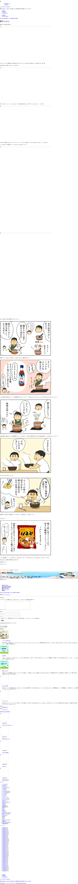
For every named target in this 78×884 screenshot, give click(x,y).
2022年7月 (4, 858)
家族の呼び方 (5, 707)
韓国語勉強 (4, 823)
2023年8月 (4, 843)
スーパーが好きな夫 (6, 640)
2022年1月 (4, 864)
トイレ (3, 790)
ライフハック (5, 798)
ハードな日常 (5, 792)
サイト (1, 616)
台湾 (3, 804)
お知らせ (4, 766)
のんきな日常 (4, 592)
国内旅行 (4, 805)
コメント (2, 609)
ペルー (3, 794)
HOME (3, 10)
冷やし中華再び (5, 752)
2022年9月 (4, 856)
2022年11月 (4, 854)
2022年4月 (4, 862)
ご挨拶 (3, 788)
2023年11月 (4, 839)
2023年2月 (4, 850)
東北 (3, 816)
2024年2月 (4, 836)
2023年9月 (4, 842)
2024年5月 (4, 832)
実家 (3, 810)
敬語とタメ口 (5, 670)
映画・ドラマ (5, 814)
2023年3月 (4, 849)
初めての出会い (5, 802)
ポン (3, 796)
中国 (3, 800)
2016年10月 (4, 868)
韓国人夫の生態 (16, 592)
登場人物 (6, 4)
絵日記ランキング (3, 579)
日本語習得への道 (6, 812)
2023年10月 (4, 840)
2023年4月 (4, 848)
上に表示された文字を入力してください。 (8, 622)
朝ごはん (4, 815)
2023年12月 (4, 838)
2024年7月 (4, 830)
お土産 (3, 785)
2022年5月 (4, 861)
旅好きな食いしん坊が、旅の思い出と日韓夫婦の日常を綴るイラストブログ (15, 881)
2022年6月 (4, 860)
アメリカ (4, 784)
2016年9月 (4, 869)
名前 (1, 611)
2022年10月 (4, 855)
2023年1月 (4, 851)
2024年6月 (4, 831)
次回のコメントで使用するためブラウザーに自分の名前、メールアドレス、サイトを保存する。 (20, 618)
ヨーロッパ (4, 797)
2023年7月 (4, 844)
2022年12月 (4, 852)
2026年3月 (4, 827)
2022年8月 (4, 857)
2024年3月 (4, 834)
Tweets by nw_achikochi (5, 711)
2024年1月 (4, 837)
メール (1, 613)
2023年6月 (4, 845)
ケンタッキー (5, 700)
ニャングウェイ (7, 594)
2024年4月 (4, 833)
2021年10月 (4, 867)
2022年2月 (4, 863)
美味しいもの (10, 592)
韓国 (3, 821)
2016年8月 (4, 870)
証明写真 (4, 655)
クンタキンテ (5, 787)
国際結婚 (4, 806)
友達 (3, 803)
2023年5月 (4, 846)
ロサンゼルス (5, 799)
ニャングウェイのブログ (5, 6)
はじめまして (7, 3)
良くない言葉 (5, 685)
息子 (3, 811)
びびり (3, 793)
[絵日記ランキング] (39, 578)
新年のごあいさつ (6, 738)
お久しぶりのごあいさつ (7, 725)
